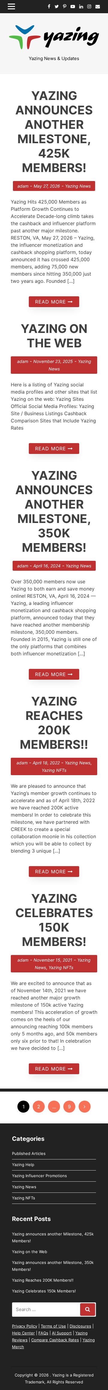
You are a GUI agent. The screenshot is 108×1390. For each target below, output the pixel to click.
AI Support (62, 1333)
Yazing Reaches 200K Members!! (54, 723)
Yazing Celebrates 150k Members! (54, 920)
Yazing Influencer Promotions (39, 1175)
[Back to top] (72, 1354)
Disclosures (80, 1326)
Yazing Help (23, 1164)
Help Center (23, 1333)
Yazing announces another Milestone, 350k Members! (54, 511)
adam (22, 186)
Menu (13, 6)
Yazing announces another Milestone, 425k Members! (54, 131)
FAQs (43, 1333)
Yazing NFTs (54, 770)
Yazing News (78, 186)
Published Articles (29, 1153)
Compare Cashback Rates (55, 1339)
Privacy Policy (24, 1326)
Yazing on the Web (54, 335)
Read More (51, 302)
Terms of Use (53, 1326)
